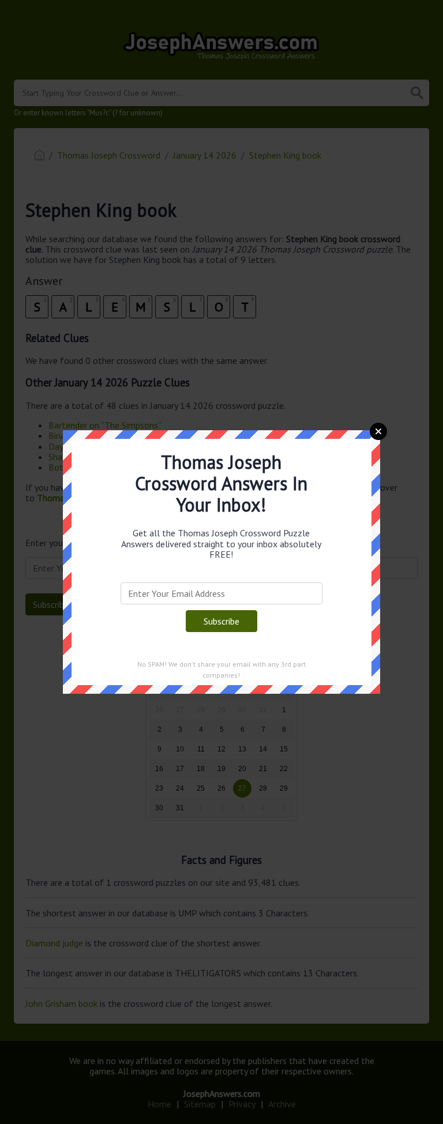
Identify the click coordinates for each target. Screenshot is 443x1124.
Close (378, 431)
